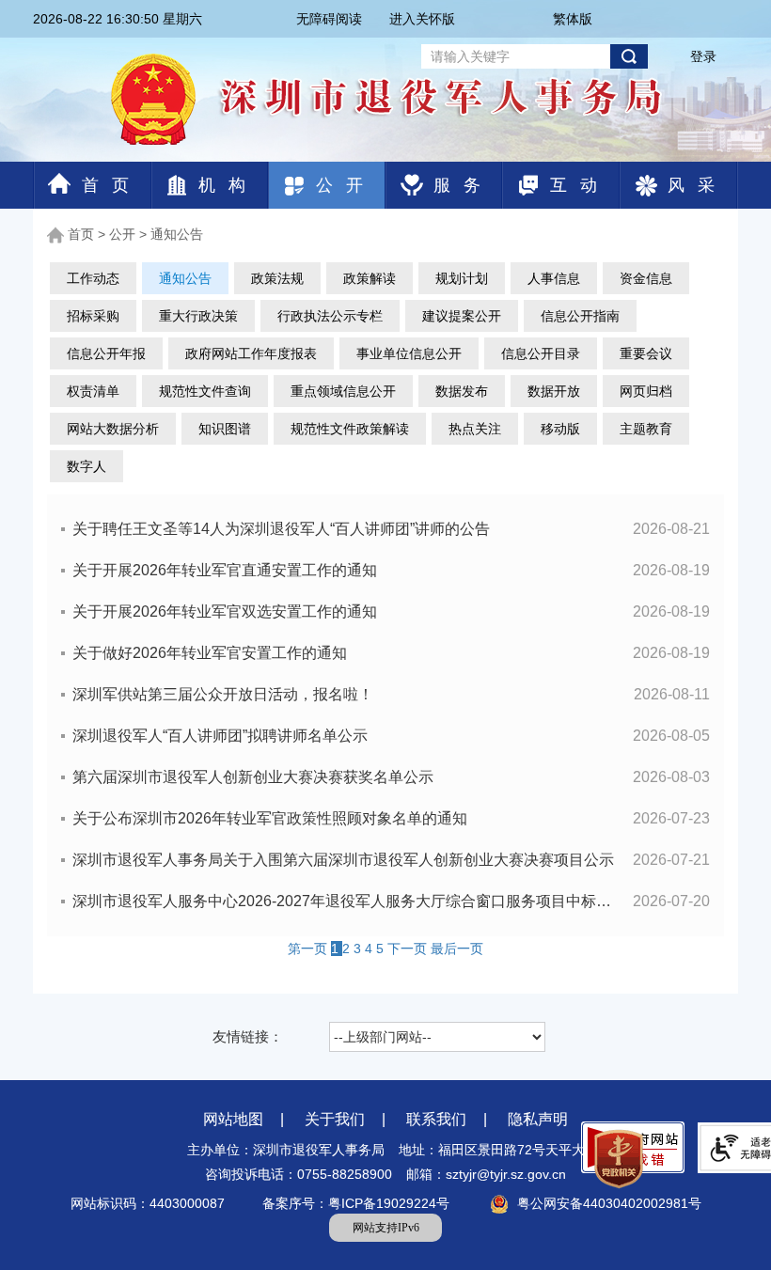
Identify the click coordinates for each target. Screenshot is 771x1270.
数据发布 (461, 391)
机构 (228, 185)
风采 (698, 185)
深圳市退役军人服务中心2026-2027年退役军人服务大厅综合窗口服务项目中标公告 (391, 901)
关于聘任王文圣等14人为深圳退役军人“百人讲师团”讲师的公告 (391, 529)
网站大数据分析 (113, 428)
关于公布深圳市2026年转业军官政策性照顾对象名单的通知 (391, 818)
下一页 (409, 948)
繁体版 (572, 18)
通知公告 (176, 234)
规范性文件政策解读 (350, 428)
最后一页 (457, 948)
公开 (346, 185)
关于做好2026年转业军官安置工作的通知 (391, 653)
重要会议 (646, 353)
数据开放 (553, 391)
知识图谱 (224, 428)
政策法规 (277, 278)
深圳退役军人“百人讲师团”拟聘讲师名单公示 (391, 736)
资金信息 (646, 278)
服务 (463, 185)
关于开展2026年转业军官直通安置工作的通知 (391, 570)
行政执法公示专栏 (330, 315)
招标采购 (93, 315)
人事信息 (553, 278)
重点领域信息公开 (343, 391)
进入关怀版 (422, 18)
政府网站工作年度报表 (251, 353)
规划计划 (461, 278)
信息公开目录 (540, 353)
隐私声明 (538, 1119)
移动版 (560, 428)
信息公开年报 (106, 353)
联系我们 (436, 1119)
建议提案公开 (461, 315)
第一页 (309, 948)
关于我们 (335, 1119)
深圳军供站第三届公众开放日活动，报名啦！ (391, 694)
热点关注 (474, 428)
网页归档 (646, 391)
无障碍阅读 (329, 18)
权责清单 (93, 391)
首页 (112, 185)
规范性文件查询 (205, 391)
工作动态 (93, 278)
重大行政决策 (198, 315)
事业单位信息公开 (409, 353)
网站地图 (233, 1119)
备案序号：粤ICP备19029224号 (357, 1203)
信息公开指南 (580, 315)
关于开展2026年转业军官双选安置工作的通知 (391, 611)
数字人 (86, 466)
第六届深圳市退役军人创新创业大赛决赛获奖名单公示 (391, 777)
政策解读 (369, 278)
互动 (580, 185)
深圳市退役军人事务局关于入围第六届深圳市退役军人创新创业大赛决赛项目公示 (391, 860)
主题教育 (646, 428)
